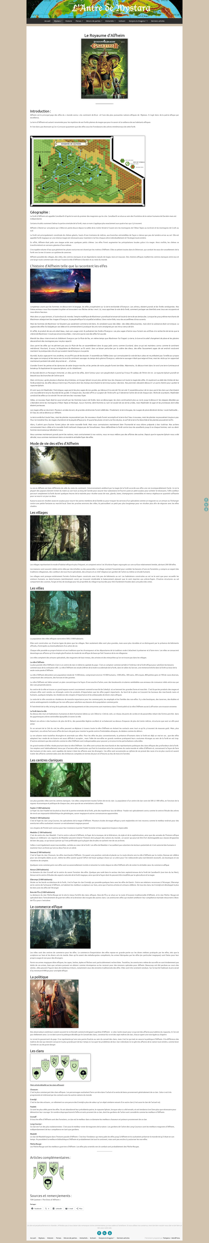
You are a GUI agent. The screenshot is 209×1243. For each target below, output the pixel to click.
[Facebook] (206, 500)
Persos (58, 1238)
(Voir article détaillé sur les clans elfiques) (47, 1085)
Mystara (41, 1238)
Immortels (83, 1238)
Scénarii (93, 1238)
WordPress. (176, 1238)
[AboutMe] (206, 509)
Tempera (166, 1238)
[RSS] (206, 505)
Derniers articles (123, 1238)
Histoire (50, 1238)
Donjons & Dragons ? (106, 1238)
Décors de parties (70, 1238)
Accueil (33, 1238)
